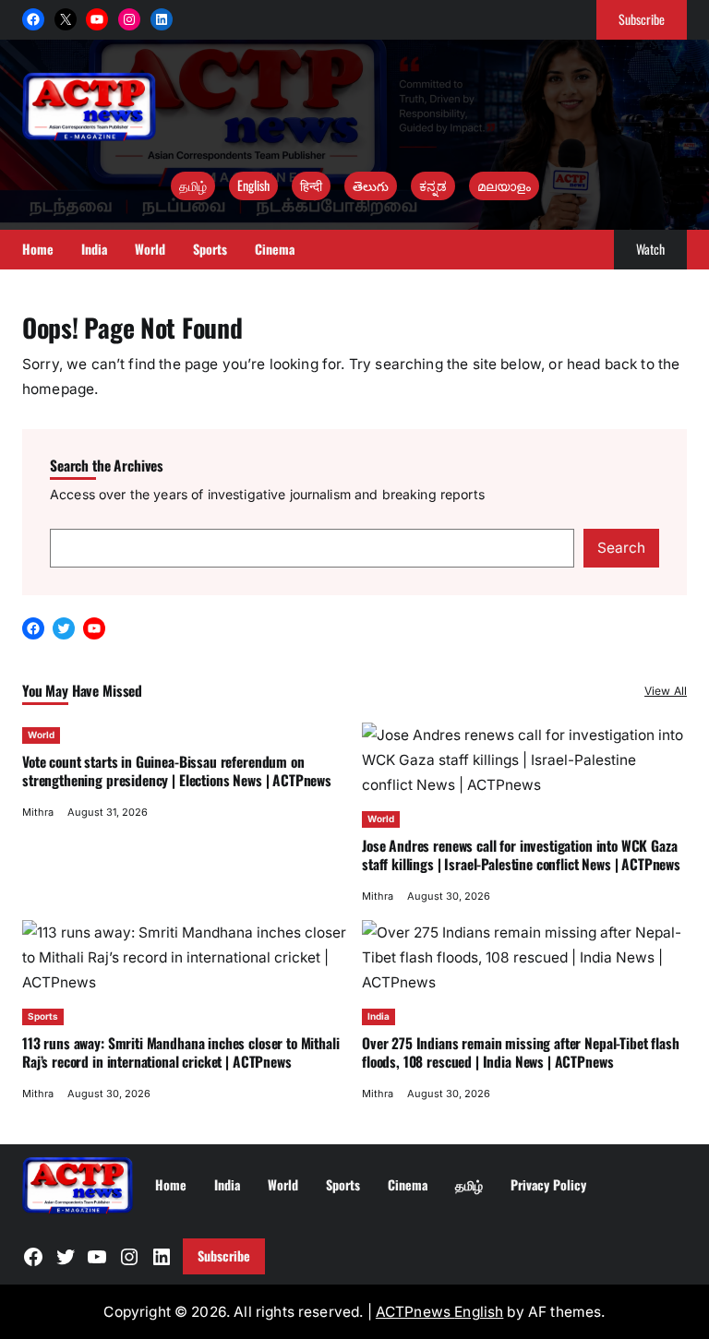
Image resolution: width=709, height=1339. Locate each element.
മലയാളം (504, 185)
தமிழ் (193, 185)
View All (665, 691)
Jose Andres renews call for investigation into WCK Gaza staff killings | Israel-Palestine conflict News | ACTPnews (521, 854)
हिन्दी (311, 185)
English (253, 185)
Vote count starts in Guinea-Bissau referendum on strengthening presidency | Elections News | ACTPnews (176, 770)
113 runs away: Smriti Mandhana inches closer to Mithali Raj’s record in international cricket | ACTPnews (181, 1052)
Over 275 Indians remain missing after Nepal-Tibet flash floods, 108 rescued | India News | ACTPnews (520, 1052)
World (41, 734)
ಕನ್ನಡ (433, 185)
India (378, 1016)
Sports (43, 1016)
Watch (650, 248)
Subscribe (642, 19)
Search (621, 547)
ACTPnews (415, 1312)
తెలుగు (371, 185)
